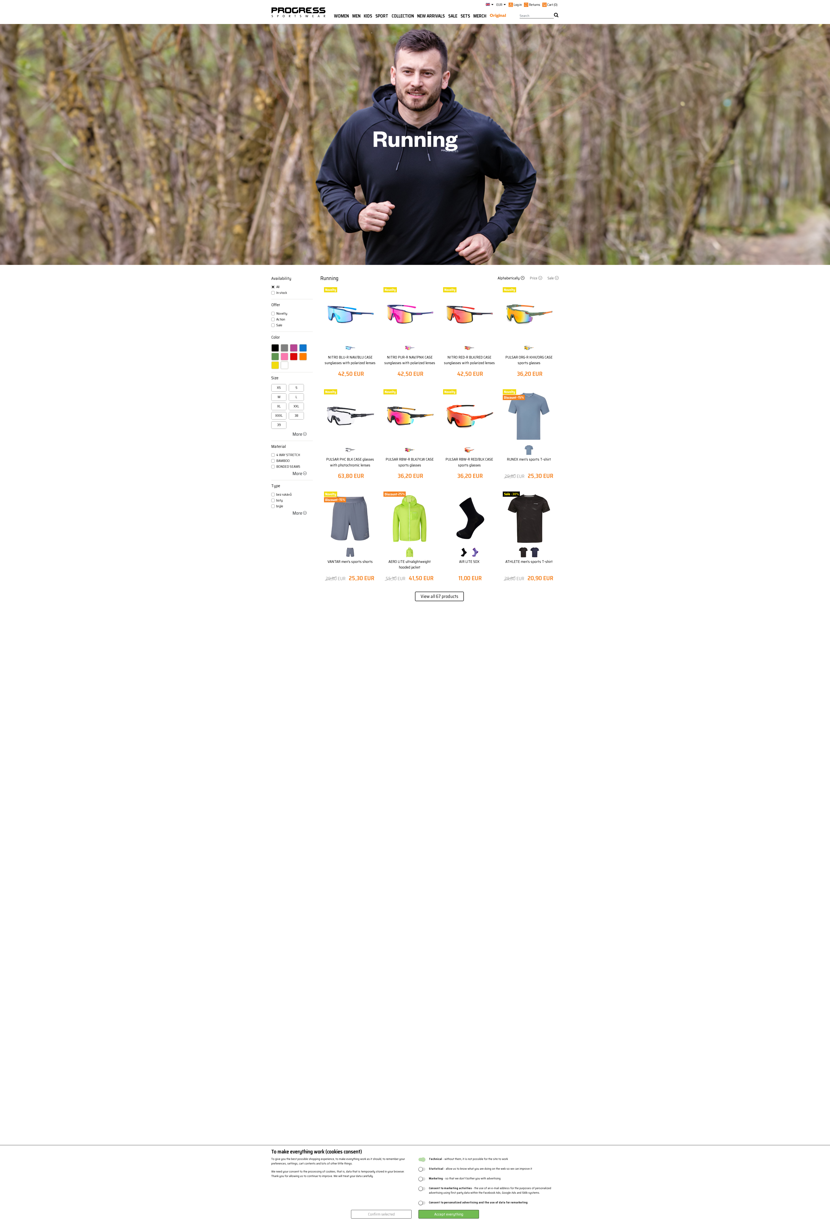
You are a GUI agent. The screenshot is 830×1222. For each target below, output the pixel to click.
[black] (275, 348)
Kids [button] (368, 16)
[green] (275, 356)
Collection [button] (403, 16)
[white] (284, 365)
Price (533, 278)
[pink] (284, 356)
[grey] (284, 348)
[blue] (303, 348)
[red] (294, 356)
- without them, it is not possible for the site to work (468, 1159)
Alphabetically (509, 278)
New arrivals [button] (431, 16)
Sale (550, 278)
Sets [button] (465, 16)
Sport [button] (381, 16)
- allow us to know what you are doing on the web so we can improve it (480, 1168)
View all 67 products (439, 596)
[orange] (303, 356)
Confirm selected (381, 1214)
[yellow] (275, 365)
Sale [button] (452, 16)
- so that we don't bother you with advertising (465, 1178)
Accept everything (448, 1214)
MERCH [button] (479, 16)
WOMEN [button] (341, 16)
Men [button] (356, 16)
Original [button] (498, 16)
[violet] (294, 348)
